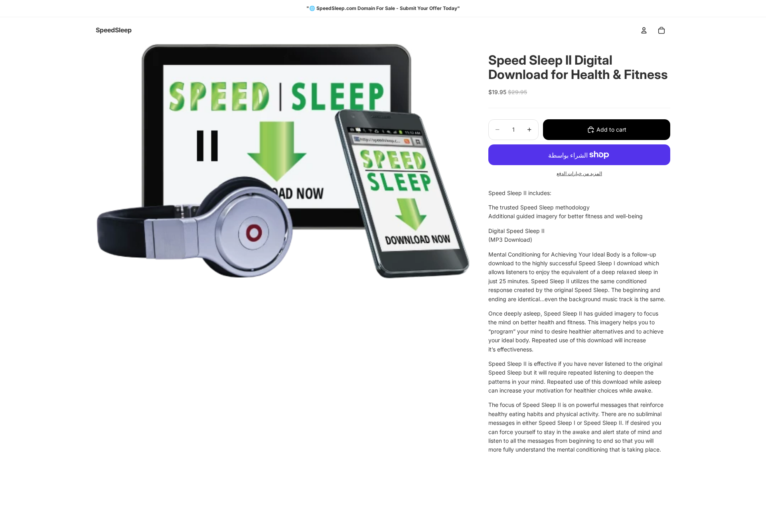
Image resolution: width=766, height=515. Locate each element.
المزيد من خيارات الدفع (579, 173)
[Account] (644, 30)
